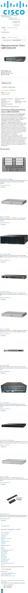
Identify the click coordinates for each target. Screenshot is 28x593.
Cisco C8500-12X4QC (4, 365)
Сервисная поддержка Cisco (7, 550)
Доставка (3, 548)
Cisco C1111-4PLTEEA (5, 329)
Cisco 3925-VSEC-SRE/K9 (5, 254)
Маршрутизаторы (4, 534)
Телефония (3, 542)
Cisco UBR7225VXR (5, 526)
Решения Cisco (4, 561)
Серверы (3, 537)
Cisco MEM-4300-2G (4, 514)
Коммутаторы (4, 536)
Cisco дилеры (4, 557)
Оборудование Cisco (5, 559)
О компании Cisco (5, 560)
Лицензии (3, 543)
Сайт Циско (3, 555)
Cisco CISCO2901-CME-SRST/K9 (7, 440)
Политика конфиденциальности (8, 563)
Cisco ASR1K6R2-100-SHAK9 (6, 179)
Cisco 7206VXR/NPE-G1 (5, 402)
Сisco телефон (4, 556)
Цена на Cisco (4, 552)
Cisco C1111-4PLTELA (4, 216)
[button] (8, 90)
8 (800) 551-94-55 (13, 18)
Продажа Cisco (4, 553)
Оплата (2, 547)
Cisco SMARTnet (4, 551)
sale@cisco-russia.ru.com (14, 19)
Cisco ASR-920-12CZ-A (5, 291)
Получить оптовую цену (5, 185)
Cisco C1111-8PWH (4, 476)
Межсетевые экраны (5, 541)
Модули (2, 539)
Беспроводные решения (6, 538)
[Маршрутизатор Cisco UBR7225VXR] (15, 59)
